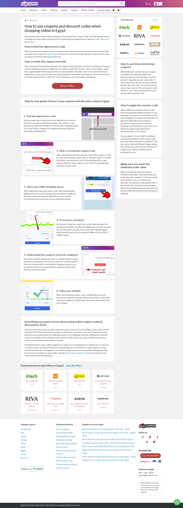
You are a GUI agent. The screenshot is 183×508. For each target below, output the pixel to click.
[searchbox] (88, 3)
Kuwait (23, 436)
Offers (44, 10)
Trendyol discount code (66, 457)
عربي (149, 3)
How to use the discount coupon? (66, 452)
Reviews (54, 10)
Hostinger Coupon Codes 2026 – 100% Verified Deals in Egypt (108, 443)
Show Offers (67, 85)
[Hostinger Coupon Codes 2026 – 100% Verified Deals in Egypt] (103, 376)
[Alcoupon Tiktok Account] (147, 441)
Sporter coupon (62, 468)
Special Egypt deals (64, 433)
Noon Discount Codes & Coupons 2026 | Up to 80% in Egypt (107, 439)
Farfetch (103, 407)
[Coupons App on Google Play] (114, 10)
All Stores (34, 10)
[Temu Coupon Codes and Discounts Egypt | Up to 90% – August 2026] (55, 376)
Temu (56, 387)
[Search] (122, 3)
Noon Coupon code (64, 461)
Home (23, 10)
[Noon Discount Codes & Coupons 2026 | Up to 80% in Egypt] (79, 376)
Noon (79, 385)
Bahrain (24, 440)
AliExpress (55, 410)
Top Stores (127, 19)
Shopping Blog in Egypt (66, 436)
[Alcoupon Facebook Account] (157, 436)
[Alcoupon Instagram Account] (143, 436)
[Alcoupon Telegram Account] (154, 441)
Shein (97, 39)
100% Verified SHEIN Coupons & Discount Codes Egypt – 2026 (109, 457)
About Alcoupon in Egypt (66, 443)
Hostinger (103, 387)
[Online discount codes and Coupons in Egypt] (25, 20)
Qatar (23, 447)
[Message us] (177, 502)
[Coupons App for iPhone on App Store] (118, 10)
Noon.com (105, 39)
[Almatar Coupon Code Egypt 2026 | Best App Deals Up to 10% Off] (139, 53)
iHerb (32, 385)
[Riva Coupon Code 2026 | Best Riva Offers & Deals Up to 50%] (32, 399)
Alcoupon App (104, 10)
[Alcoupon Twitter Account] (150, 436)
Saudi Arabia (26, 429)
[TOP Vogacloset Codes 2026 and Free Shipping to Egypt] (154, 53)
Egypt (23, 451)
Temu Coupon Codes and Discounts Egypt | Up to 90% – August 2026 (109, 434)
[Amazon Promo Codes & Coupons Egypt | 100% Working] (124, 53)
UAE (22, 433)
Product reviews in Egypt (66, 464)
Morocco (24, 458)
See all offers (74, 365)
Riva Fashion (31, 410)
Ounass (31, 42)
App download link (150, 455)
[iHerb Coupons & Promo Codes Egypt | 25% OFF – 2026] (32, 376)
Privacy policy (62, 447)
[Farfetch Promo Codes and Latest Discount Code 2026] (103, 399)
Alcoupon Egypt (51, 54)
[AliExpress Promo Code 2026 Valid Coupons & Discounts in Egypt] (55, 399)
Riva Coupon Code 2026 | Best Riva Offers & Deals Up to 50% (108, 446)
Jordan (23, 454)
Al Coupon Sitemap (64, 440)
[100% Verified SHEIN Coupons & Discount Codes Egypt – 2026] (79, 399)
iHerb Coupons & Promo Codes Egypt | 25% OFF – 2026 (106, 429)
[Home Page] (29, 3)
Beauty (64, 10)
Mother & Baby (87, 10)
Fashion (74, 10)
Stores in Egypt (62, 429)
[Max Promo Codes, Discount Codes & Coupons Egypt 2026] (154, 44)
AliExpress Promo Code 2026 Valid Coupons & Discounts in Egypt (107, 451)
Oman (23, 443)
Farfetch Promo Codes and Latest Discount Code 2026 (105, 460)
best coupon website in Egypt (77, 353)
